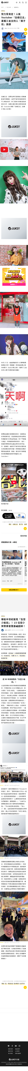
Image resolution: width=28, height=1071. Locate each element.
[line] (8, 1046)
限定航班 (10, 983)
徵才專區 (10, 1053)
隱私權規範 (18, 1053)
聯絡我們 (17, 1049)
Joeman (4, 581)
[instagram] (19, 1046)
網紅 (10, 524)
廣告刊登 (10, 1051)
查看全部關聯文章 (14, 590)
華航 (3, 983)
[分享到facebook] (25, 29)
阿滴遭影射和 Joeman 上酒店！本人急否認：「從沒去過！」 (11, 564)
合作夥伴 (17, 1051)
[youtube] (16, 1046)
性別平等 (22, 983)
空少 (6, 983)
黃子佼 (21, 524)
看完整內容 (4, 504)
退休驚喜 (16, 983)
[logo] (5, 2)
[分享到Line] (25, 33)
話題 (25, 524)
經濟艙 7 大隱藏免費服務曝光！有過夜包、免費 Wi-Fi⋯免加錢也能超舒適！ (13, 655)
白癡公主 (15, 524)
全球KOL (3, 10)
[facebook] (12, 1046)
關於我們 (10, 1049)
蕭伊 (11, 581)
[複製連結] (25, 528)
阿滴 (8, 581)
